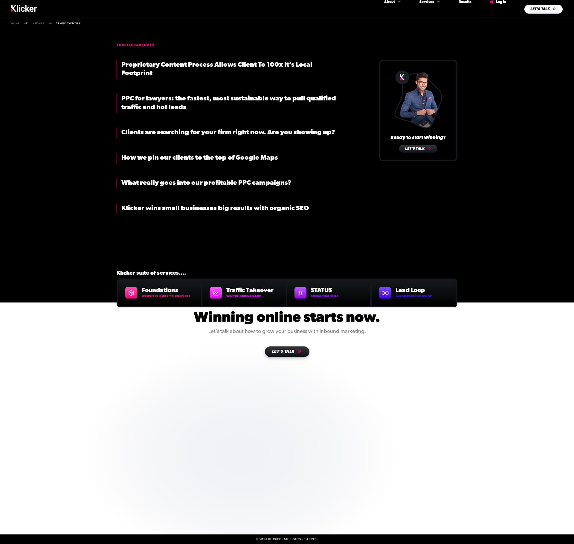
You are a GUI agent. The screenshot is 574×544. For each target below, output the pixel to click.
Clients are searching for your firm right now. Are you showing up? (228, 132)
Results (465, 2)
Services (427, 2)
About (390, 2)
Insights (38, 23)
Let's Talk (415, 149)
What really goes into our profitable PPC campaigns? (206, 183)
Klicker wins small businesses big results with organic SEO (215, 208)
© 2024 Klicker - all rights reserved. (287, 539)
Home (15, 23)
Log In (500, 2)
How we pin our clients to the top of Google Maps (199, 158)
